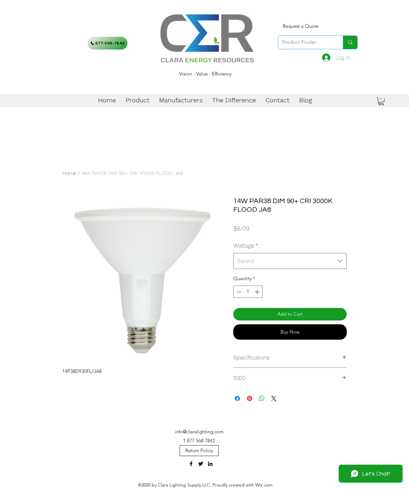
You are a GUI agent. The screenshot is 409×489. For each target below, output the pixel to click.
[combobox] (290, 261)
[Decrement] (238, 292)
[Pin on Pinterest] (249, 398)
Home (69, 173)
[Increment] (257, 292)
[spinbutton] (248, 292)
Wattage (245, 245)
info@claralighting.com (199, 432)
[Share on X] (274, 398)
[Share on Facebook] (237, 398)
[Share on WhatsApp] (262, 398)
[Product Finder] (350, 42)
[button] (381, 101)
